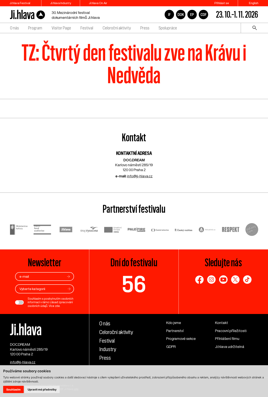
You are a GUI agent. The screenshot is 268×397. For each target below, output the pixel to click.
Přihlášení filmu (227, 338)
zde (57, 306)
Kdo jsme (173, 322)
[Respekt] (231, 230)
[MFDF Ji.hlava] (27, 14)
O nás (14, 28)
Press (144, 28)
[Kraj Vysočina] (89, 230)
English (253, 3)
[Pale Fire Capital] (136, 230)
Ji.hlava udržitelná (229, 346)
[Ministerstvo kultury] (19, 230)
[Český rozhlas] (183, 230)
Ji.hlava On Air (98, 3)
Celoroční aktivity (117, 28)
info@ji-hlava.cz (140, 176)
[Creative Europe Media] (113, 230)
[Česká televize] (160, 230)
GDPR (171, 346)
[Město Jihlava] (66, 230)
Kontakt (221, 322)
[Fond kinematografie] (42, 230)
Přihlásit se (221, 3)
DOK (181, 14)
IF (169, 14)
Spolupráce (168, 28)
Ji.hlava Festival (20, 3)
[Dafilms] (251, 230)
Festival (86, 28)
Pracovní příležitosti (231, 330)
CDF (204, 14)
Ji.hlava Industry (60, 3)
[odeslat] (68, 276)
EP (192, 14)
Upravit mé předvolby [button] (42, 389)
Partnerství (175, 330)
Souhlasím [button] (13, 389)
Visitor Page (61, 28)
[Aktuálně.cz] (207, 230)
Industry (107, 349)
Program (35, 28)
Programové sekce (181, 338)
